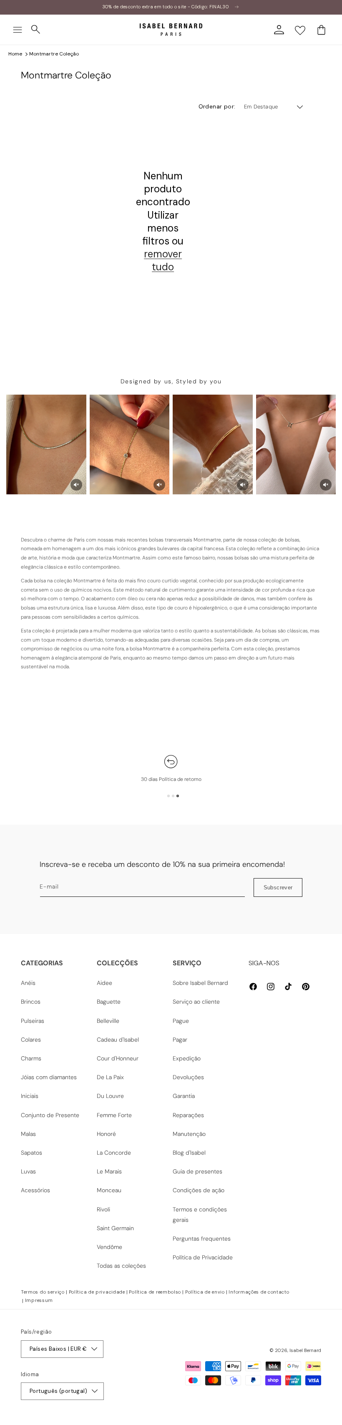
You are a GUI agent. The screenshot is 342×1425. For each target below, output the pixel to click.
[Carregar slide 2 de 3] (173, 796)
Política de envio (205, 1292)
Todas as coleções (121, 1265)
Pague (181, 1021)
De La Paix (110, 1077)
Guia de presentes (197, 1171)
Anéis (28, 983)
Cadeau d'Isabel (118, 1039)
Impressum (39, 1300)
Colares (31, 1039)
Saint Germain (115, 1228)
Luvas (28, 1171)
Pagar (180, 1039)
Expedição (187, 1058)
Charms (31, 1058)
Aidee (104, 983)
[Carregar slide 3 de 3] (177, 796)
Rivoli (103, 1209)
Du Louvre (110, 1096)
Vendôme (109, 1247)
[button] (17, 29)
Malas (28, 1134)
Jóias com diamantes (49, 1077)
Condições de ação (198, 1190)
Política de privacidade (97, 1292)
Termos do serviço (43, 1292)
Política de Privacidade (203, 1257)
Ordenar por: (217, 106)
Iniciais (29, 1096)
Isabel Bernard (305, 1350)
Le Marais (109, 1171)
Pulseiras (32, 1021)
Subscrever (278, 887)
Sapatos (31, 1152)
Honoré (106, 1134)
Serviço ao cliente (196, 1001)
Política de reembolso (155, 1292)
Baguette (109, 1001)
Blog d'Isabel (189, 1152)
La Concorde (114, 1152)
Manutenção (189, 1134)
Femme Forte (114, 1115)
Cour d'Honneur (117, 1058)
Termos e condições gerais (200, 1215)
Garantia (184, 1096)
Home (15, 53)
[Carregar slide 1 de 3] (168, 796)
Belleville (108, 1021)
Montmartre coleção (54, 53)
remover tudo (163, 260)
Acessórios (35, 1190)
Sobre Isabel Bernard (200, 983)
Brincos (30, 1001)
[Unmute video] (76, 485)
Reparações (188, 1115)
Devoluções (188, 1077)
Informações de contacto (259, 1292)
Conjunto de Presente (50, 1115)
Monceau (109, 1190)
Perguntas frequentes (202, 1238)
